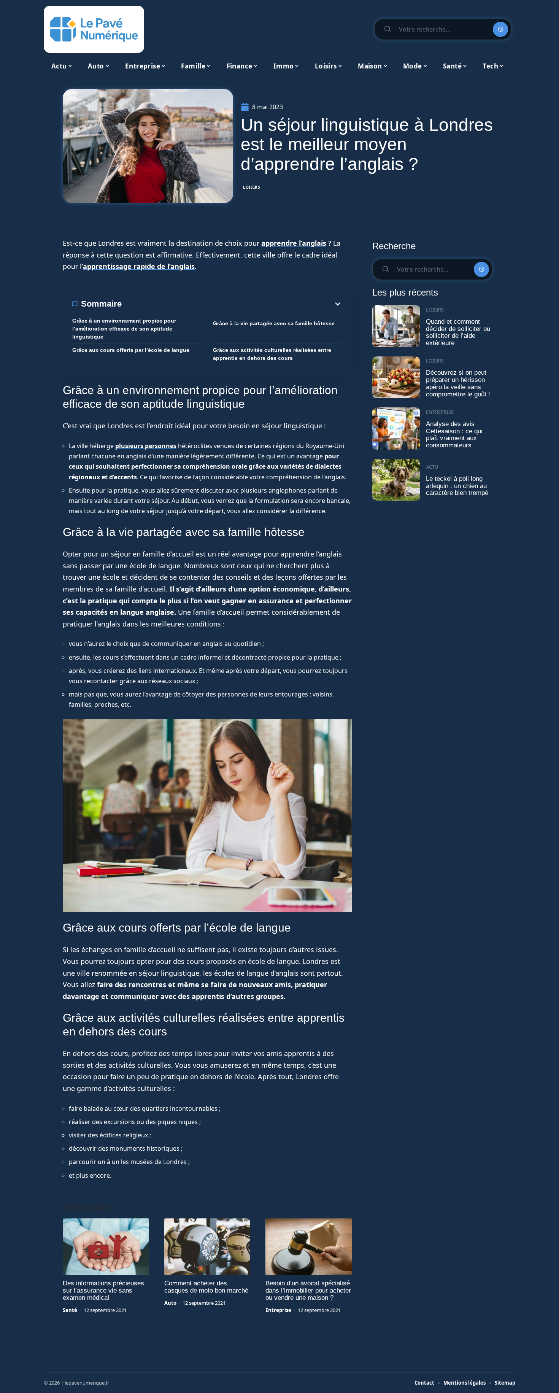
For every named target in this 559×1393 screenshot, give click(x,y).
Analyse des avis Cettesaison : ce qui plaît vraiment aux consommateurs (454, 434)
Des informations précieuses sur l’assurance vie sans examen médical (103, 1290)
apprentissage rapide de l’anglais (139, 266)
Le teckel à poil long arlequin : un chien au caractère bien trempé (457, 485)
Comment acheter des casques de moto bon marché (206, 1287)
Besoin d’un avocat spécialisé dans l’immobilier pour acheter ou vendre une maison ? (308, 1290)
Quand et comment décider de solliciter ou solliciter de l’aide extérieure (458, 332)
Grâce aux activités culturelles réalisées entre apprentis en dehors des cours (272, 354)
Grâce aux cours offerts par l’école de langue (130, 350)
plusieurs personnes (145, 446)
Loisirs (251, 187)
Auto (170, 1302)
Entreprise (278, 1310)
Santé (70, 1310)
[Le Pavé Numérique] (94, 29)
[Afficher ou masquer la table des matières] (232, 303)
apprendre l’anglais (293, 243)
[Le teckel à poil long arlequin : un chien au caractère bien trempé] (396, 480)
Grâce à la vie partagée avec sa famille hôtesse (274, 323)
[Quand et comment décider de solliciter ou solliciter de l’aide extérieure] (396, 326)
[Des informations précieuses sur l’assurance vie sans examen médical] (106, 1246)
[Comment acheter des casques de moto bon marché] (207, 1246)
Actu (432, 466)
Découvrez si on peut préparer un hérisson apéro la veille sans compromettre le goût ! (458, 383)
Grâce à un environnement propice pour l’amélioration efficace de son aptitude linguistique (124, 329)
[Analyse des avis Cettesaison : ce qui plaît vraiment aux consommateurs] (396, 428)
